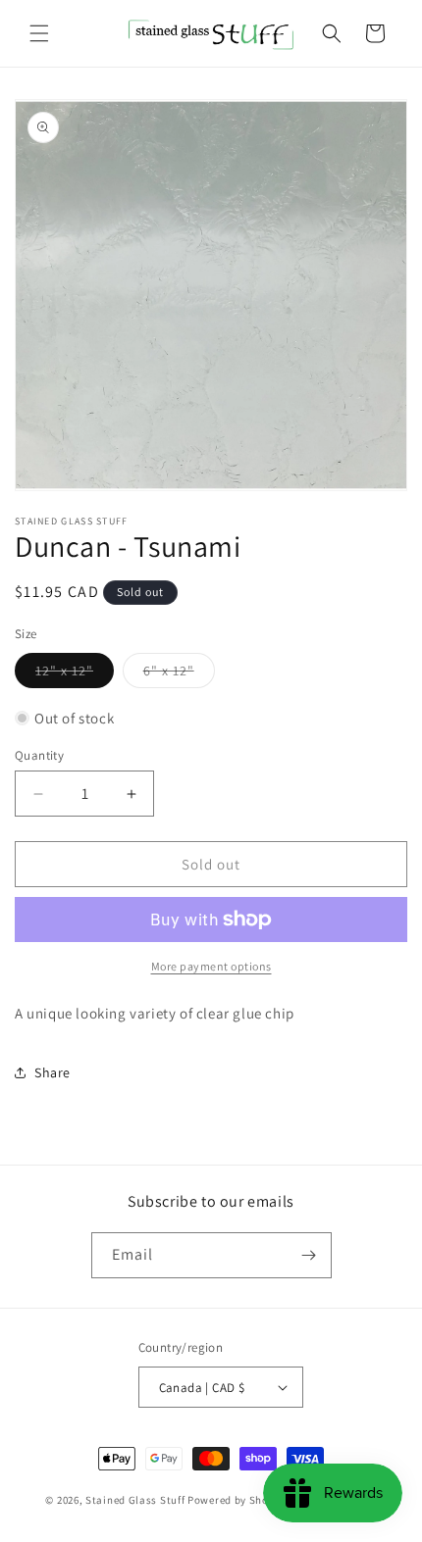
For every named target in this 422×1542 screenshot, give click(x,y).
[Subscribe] (309, 1255)
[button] (39, 33)
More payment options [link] (211, 966)
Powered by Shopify (238, 1500)
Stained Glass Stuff (135, 1500)
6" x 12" (179, 674)
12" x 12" (74, 674)
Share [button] (52, 1072)
